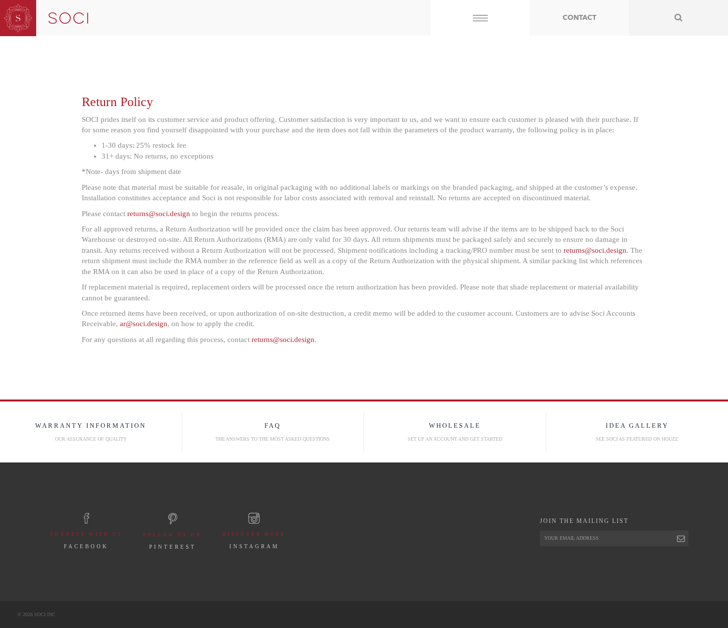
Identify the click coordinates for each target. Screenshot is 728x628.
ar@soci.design (143, 324)
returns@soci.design (158, 214)
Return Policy (117, 102)
